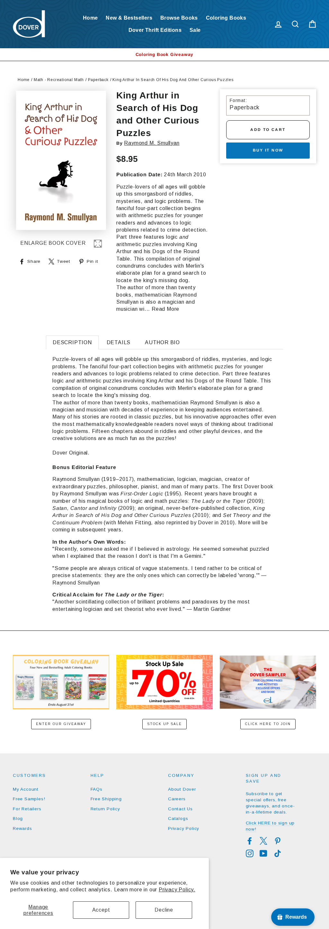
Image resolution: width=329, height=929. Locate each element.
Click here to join (268, 724)
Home (90, 18)
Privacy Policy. (177, 889)
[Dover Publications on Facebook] (249, 841)
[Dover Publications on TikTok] (277, 853)
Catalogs (178, 818)
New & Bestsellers (129, 18)
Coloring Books (226, 18)
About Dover (182, 789)
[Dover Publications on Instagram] (249, 853)
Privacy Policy (183, 828)
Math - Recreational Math (59, 80)
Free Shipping (106, 798)
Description (72, 342)
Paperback (98, 80)
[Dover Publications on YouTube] (263, 853)
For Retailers (27, 808)
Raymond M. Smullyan (151, 143)
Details (119, 342)
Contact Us (180, 808)
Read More (165, 309)
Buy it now (268, 150)
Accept (101, 910)
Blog (18, 818)
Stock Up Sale (164, 724)
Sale (195, 30)
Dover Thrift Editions (155, 30)
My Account (26, 789)
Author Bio (162, 342)
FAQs (96, 789)
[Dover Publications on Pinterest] (277, 841)
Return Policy (105, 808)
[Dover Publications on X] (263, 841)
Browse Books (179, 18)
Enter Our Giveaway (61, 724)
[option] (164, 54)
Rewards (22, 828)
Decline (164, 910)
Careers (177, 798)
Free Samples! (29, 798)
